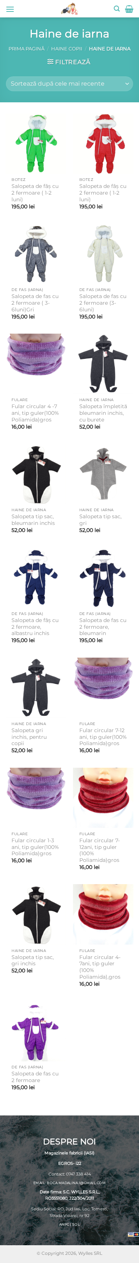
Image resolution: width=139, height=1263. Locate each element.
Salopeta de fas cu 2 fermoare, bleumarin (102, 626)
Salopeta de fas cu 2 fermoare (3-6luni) (102, 302)
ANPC (64, 1224)
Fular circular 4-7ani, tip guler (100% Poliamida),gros (99, 967)
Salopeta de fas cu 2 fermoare (35, 1077)
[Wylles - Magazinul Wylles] (70, 8)
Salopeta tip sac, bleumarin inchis (33, 519)
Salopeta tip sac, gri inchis (32, 960)
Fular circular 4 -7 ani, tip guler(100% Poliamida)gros (35, 412)
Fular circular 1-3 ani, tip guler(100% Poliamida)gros (35, 846)
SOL (76, 1224)
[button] (10, 9)
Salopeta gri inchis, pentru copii (29, 736)
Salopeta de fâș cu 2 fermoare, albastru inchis (35, 626)
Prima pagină (26, 49)
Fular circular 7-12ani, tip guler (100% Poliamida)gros (99, 850)
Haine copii (66, 49)
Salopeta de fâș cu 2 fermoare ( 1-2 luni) (35, 192)
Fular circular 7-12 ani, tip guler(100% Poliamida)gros (103, 736)
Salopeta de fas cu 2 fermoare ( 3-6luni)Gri (35, 302)
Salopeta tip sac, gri (100, 519)
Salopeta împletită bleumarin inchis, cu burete (103, 412)
